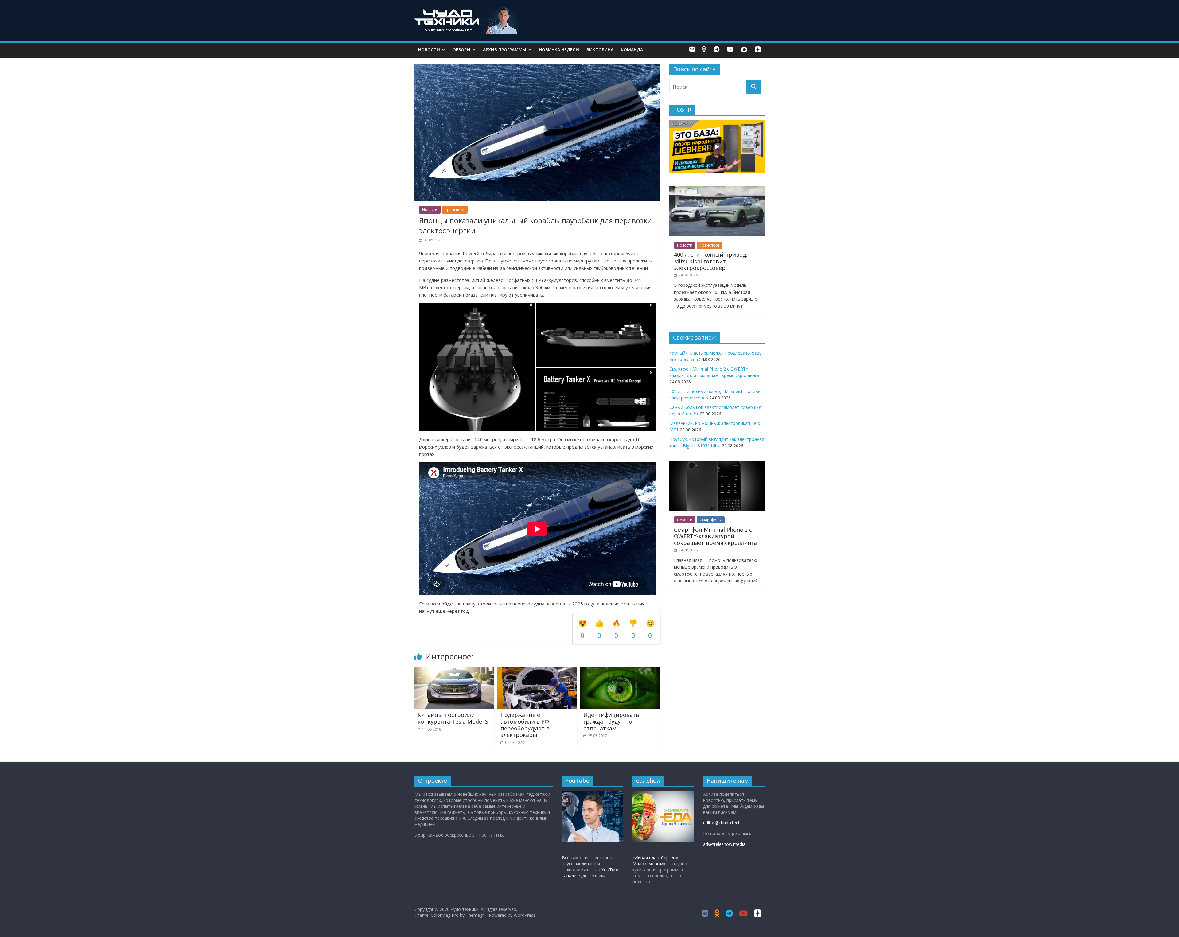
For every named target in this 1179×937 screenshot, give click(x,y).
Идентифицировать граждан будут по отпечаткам (611, 721)
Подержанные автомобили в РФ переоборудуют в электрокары (525, 724)
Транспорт (455, 209)
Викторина (599, 49)
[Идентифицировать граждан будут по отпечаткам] (620, 670)
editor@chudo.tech (722, 823)
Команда (632, 49)
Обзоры (461, 49)
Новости (429, 49)
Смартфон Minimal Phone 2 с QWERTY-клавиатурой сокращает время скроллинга (715, 536)
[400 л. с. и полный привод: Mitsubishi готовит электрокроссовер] (717, 189)
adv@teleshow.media (724, 844)
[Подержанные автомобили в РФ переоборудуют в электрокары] (537, 670)
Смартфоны (711, 520)
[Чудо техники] (468, 9)
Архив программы (504, 49)
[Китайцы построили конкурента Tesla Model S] (454, 670)
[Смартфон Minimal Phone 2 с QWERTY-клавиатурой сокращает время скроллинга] (717, 464)
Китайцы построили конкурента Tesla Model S (453, 718)
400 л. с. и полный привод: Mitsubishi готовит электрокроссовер (710, 261)
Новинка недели (559, 49)
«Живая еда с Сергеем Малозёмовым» (655, 861)
